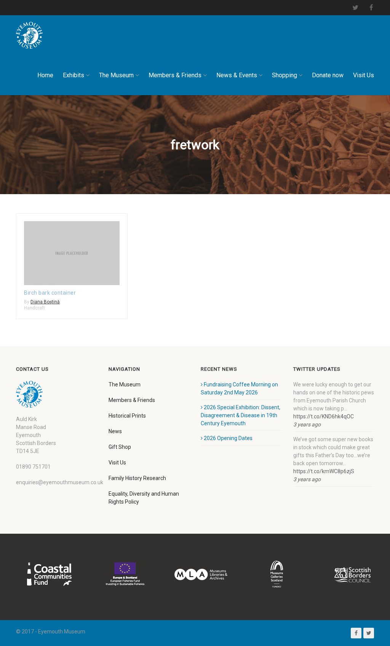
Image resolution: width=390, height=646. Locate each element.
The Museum (116, 75)
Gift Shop (120, 447)
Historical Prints (127, 416)
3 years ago (307, 424)
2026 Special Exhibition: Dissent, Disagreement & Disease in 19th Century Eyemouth (240, 415)
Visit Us (363, 75)
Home (45, 75)
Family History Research (137, 478)
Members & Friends (175, 75)
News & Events (236, 75)
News (115, 431)
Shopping (284, 75)
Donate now (328, 75)
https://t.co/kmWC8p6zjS (323, 471)
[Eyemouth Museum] (29, 35)
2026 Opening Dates (228, 438)
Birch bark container (50, 293)
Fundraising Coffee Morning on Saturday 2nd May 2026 (239, 388)
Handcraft (34, 308)
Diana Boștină (45, 302)
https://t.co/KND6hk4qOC (323, 416)
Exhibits (73, 75)
